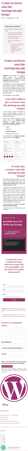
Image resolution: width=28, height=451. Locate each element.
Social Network (22, 310)
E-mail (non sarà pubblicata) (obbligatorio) (12, 348)
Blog (5, 405)
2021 (1, 445)
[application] (14, 244)
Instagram (15, 310)
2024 (1, 439)
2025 (1, 437)
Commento (4, 325)
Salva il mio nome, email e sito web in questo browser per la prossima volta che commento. (14, 362)
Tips (2, 311)
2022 (1, 443)
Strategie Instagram (13, 308)
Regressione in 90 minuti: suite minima (9, 421)
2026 (1, 435)
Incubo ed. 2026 (4, 417)
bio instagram (8, 310)
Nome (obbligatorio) (6, 342)
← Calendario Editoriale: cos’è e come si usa (12, 314)
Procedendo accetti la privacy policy (13, 296)
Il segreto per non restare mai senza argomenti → (14, 316)
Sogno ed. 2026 (4, 419)
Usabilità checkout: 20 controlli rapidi (9, 415)
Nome (4, 284)
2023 (1, 441)
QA (5, 294)
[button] (3, 447)
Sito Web (3, 354)
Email (4, 289)
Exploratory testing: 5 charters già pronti (10, 423)
